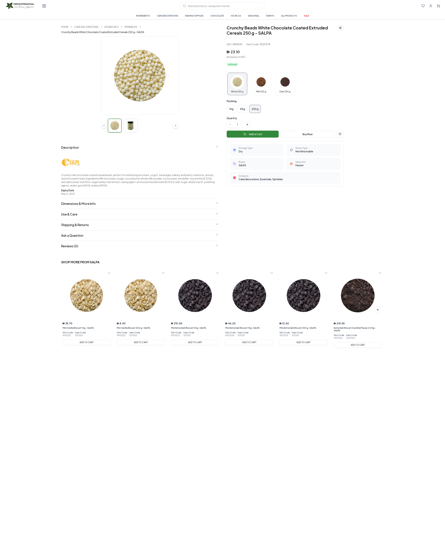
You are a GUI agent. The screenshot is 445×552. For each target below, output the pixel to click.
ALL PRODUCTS (289, 15)
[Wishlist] (423, 6)
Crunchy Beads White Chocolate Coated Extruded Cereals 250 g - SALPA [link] (102, 32)
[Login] (431, 6)
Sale (306, 15)
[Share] (340, 28)
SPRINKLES (130, 26)
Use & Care (69, 214)
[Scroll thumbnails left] (104, 125)
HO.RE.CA (236, 15)
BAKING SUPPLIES (194, 15)
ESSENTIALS (111, 26)
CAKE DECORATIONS (167, 15)
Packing (232, 101)
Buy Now (308, 134)
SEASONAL (253, 15)
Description (70, 147)
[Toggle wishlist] (109, 273)
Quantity (232, 118)
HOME (64, 26)
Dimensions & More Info (78, 204)
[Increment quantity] (247, 124)
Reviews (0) (69, 246)
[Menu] (44, 6)
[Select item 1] (115, 126)
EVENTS (270, 15)
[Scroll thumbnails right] (175, 125)
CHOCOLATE (217, 15)
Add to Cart (255, 134)
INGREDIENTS (143, 15)
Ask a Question (72, 235)
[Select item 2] (131, 126)
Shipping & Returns (75, 225)
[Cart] (438, 6)
